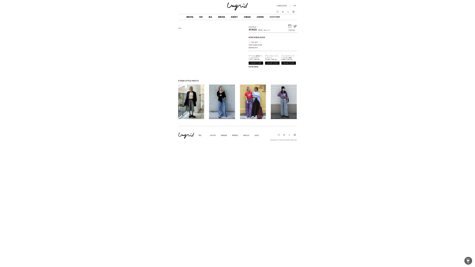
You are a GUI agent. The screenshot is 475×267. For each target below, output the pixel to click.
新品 (210, 17)
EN (290, 6)
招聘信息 (224, 135)
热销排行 (234, 17)
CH (294, 6)
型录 (201, 17)
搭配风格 (221, 17)
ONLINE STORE (255, 63)
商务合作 (246, 135)
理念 (200, 135)
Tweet (179, 28)
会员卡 (257, 135)
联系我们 (235, 135)
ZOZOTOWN (275, 17)
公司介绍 (213, 135)
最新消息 (189, 17)
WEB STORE (258, 45)
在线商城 (260, 17)
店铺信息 (247, 17)
